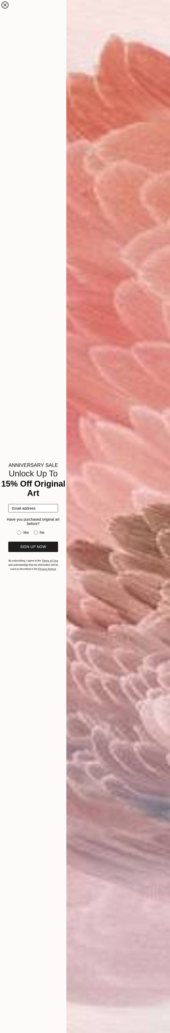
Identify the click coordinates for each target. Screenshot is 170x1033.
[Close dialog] (5, 5)
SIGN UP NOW (33, 547)
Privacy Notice (47, 568)
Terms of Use (50, 560)
